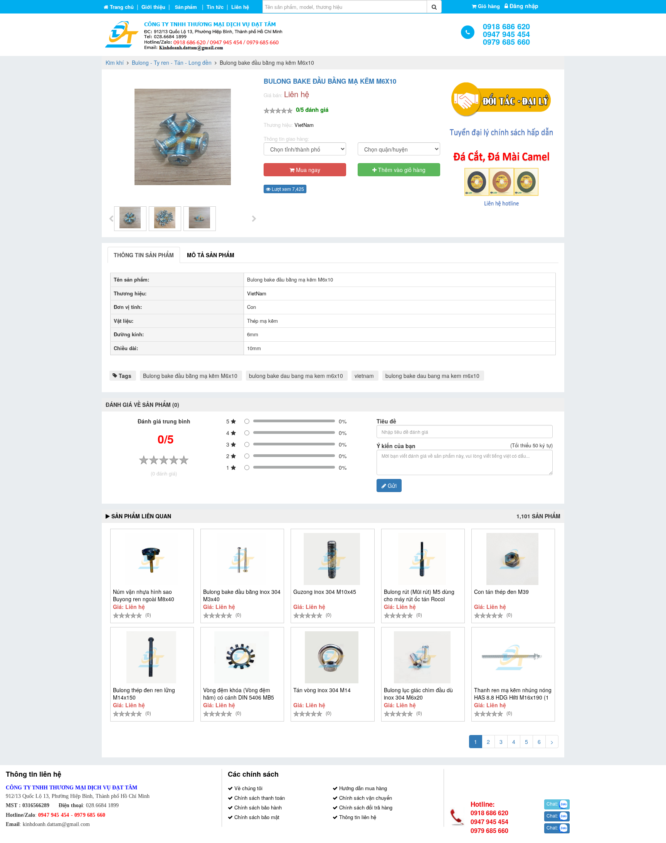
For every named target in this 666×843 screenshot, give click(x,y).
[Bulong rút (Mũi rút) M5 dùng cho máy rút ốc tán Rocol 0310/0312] (422, 559)
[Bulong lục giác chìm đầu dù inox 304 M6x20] (422, 657)
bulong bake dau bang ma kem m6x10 (296, 375)
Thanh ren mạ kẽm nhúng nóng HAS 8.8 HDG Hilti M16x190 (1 (513, 693)
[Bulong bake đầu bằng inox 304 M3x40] (241, 559)
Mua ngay (307, 170)
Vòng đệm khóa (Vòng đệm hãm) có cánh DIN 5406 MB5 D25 (238, 697)
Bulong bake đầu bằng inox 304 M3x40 (242, 595)
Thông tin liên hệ (357, 817)
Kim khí (115, 62)
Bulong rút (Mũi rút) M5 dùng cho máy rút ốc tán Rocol (419, 595)
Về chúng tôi (247, 788)
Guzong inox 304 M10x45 (324, 591)
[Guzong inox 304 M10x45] (331, 559)
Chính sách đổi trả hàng (365, 807)
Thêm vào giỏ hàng (401, 170)
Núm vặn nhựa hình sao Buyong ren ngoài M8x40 (143, 595)
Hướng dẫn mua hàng (362, 788)
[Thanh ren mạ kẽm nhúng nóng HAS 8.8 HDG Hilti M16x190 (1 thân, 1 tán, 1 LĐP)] (512, 657)
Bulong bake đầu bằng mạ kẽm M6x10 (190, 375)
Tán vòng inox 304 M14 (322, 690)
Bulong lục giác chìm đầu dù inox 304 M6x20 (418, 693)
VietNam (304, 124)
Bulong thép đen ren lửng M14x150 (144, 693)
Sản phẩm (186, 6)
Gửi (391, 485)
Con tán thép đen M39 (501, 591)
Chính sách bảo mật (256, 817)
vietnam (364, 375)
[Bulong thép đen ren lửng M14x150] (151, 657)
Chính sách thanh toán (259, 797)
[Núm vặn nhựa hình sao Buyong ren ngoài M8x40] (151, 559)
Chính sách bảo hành (257, 807)
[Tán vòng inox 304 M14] (331, 657)
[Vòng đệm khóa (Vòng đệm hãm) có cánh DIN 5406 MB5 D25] (241, 657)
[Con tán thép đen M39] (512, 559)
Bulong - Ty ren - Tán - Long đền (172, 62)
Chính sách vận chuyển (365, 797)
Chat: (553, 803)
